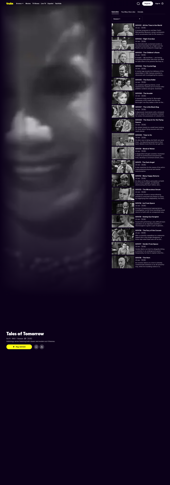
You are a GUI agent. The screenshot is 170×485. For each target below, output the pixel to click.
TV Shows (35, 3)
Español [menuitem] (50, 3)
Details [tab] (140, 12)
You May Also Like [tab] (128, 12)
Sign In (157, 3)
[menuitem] (20, 3)
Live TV (43, 3)
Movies (28, 3)
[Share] (41, 346)
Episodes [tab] (115, 12)
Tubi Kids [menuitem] (58, 3)
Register (148, 3)
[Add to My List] (36, 346)
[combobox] (127, 19)
